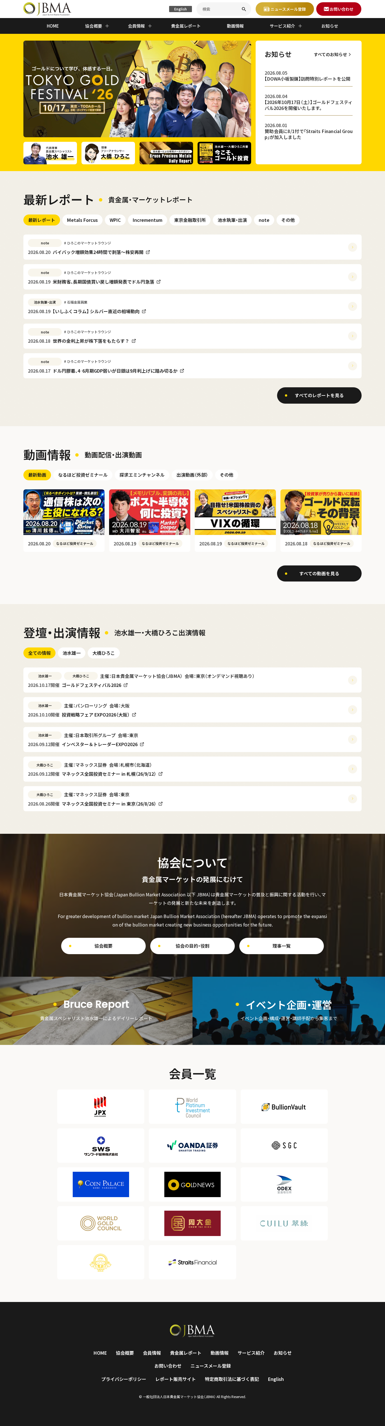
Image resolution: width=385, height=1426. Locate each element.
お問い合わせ (168, 1365)
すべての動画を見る (319, 573)
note (264, 220)
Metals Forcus (82, 220)
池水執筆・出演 (232, 220)
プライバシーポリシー (123, 1379)
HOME (53, 26)
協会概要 (103, 945)
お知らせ (329, 26)
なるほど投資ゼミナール (83, 474)
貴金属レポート (186, 26)
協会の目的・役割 (192, 945)
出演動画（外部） (192, 474)
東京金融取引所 (190, 220)
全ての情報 (39, 653)
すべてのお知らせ (330, 54)
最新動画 (37, 474)
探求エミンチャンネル (142, 474)
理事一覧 (282, 945)
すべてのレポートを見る (319, 395)
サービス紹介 (251, 1352)
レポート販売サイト (175, 1379)
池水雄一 (72, 653)
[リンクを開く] (96, 1011)
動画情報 (235, 26)
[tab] (41, 220)
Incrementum (147, 220)
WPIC (115, 220)
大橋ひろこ (103, 653)
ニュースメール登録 (211, 1365)
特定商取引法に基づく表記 (232, 1379)
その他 (288, 220)
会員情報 (152, 1352)
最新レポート (41, 220)
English (180, 8)
